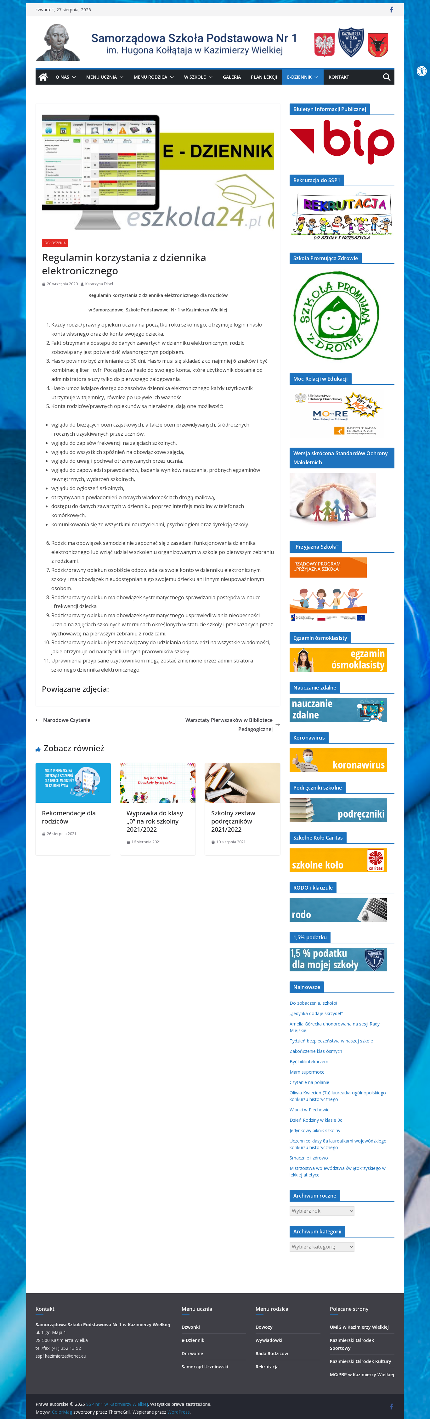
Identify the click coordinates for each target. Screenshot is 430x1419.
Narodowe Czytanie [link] (66, 720)
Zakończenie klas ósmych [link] (316, 1051)
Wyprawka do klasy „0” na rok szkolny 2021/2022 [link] (155, 821)
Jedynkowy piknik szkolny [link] (315, 1130)
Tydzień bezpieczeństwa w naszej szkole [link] (331, 1041)
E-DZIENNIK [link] (299, 77)
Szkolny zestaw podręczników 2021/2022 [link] (233, 821)
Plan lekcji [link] (264, 77)
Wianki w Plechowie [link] (310, 1110)
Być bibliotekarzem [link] (309, 1061)
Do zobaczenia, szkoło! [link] (313, 1003)
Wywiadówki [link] (269, 1340)
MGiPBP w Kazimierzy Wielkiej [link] (362, 1374)
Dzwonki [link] (191, 1327)
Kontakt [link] (339, 77)
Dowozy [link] (264, 1327)
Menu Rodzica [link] (150, 77)
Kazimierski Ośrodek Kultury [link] (360, 1361)
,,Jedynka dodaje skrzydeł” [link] (316, 1013)
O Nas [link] (62, 77)
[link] (422, 71)
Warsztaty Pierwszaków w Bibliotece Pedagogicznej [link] (229, 725)
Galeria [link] (232, 77)
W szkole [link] (195, 77)
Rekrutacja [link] (267, 1367)
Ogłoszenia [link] (54, 243)
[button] (72, 77)
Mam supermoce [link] (307, 1072)
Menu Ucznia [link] (101, 77)
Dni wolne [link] (192, 1353)
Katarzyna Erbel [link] (99, 284)
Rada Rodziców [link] (272, 1353)
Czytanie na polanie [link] (309, 1082)
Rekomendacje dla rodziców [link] (69, 817)
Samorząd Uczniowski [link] (205, 1367)
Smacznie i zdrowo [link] (309, 1158)
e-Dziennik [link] (193, 1340)
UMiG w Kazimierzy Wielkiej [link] (359, 1327)
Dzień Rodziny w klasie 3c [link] (316, 1120)
